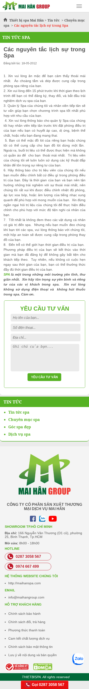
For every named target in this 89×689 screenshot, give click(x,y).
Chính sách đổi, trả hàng (26, 622)
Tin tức (54, 20)
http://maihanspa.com (24, 583)
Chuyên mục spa (24, 419)
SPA (7, 274)
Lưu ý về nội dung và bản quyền (32, 655)
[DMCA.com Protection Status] (31, 667)
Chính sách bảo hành (24, 613)
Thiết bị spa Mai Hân (26, 20)
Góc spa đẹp (19, 426)
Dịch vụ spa (19, 434)
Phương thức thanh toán (26, 630)
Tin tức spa (18, 412)
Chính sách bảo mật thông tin (30, 647)
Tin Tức (13, 402)
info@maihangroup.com (26, 597)
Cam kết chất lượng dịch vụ (29, 638)
